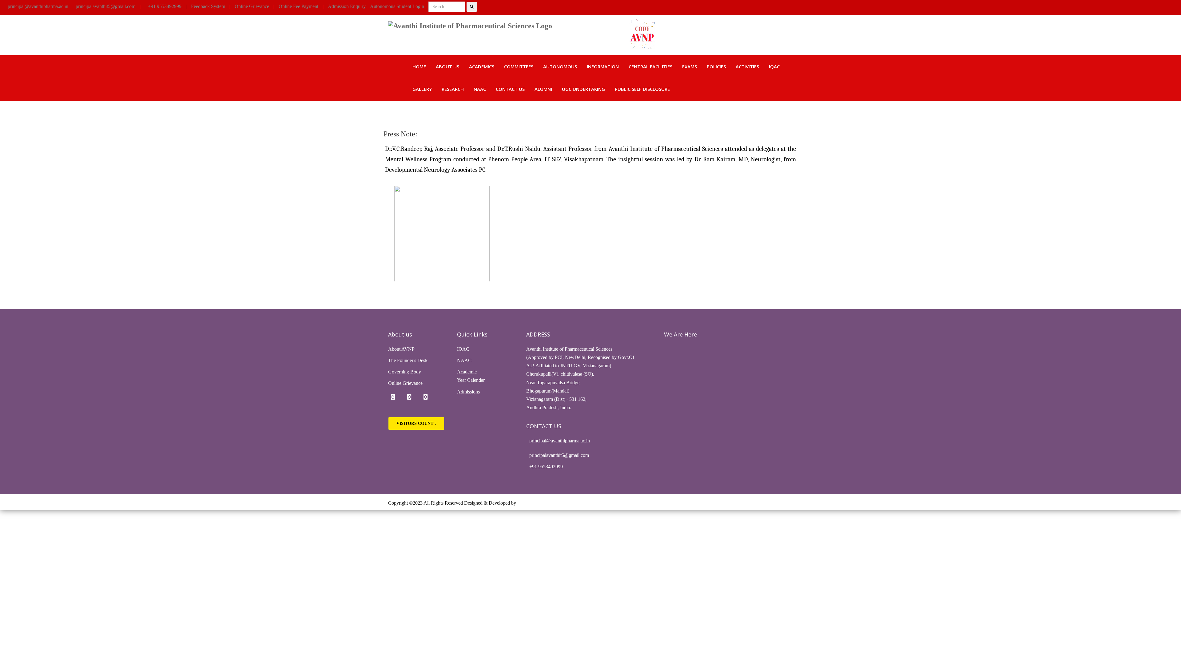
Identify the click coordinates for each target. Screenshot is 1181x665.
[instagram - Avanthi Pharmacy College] (409, 397)
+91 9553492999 (164, 6)
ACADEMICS (481, 66)
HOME (419, 66)
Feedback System (208, 6)
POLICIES (716, 66)
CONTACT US (510, 89)
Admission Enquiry (347, 6)
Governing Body (404, 371)
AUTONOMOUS (560, 66)
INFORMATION (603, 66)
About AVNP (401, 349)
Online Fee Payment (298, 6)
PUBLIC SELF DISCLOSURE (642, 89)
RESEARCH (453, 89)
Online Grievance (252, 6)
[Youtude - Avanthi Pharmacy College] (426, 397)
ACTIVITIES (747, 66)
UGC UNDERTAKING (583, 89)
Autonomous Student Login (397, 6)
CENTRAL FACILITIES (650, 66)
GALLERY (422, 89)
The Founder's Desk (407, 360)
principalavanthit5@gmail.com (105, 6)
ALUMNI (543, 89)
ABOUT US (447, 66)
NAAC (480, 89)
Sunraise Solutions (535, 503)
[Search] (472, 7)
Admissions (468, 391)
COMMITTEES (518, 66)
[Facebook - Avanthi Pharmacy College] (393, 397)
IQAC (774, 66)
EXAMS (689, 66)
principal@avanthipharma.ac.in (38, 6)
